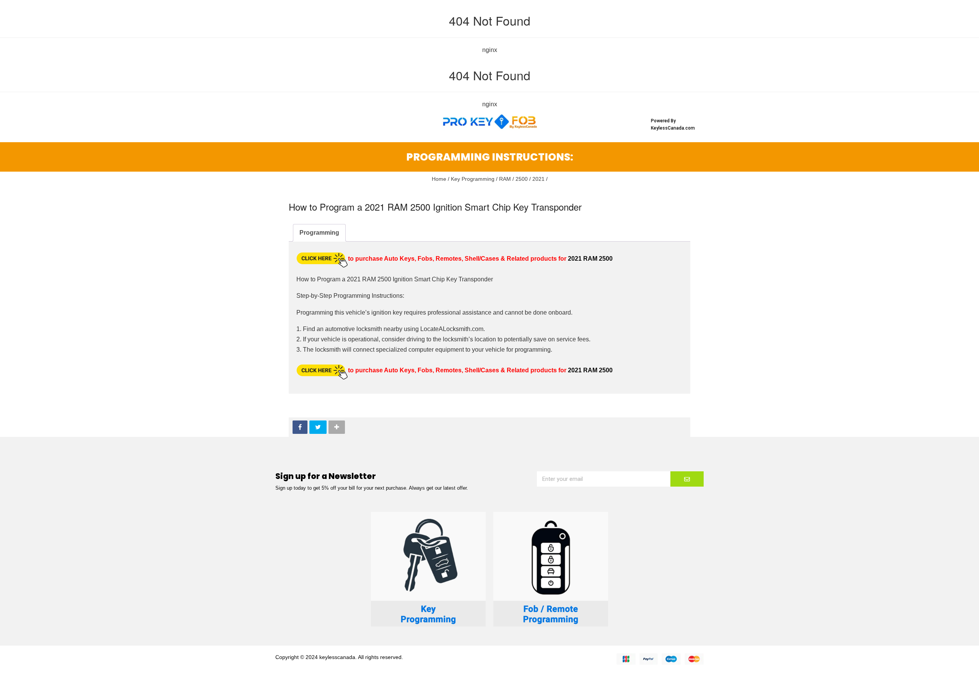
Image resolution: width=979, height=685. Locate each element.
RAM (505, 179)
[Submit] (687, 479)
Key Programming (472, 179)
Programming (319, 232)
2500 (522, 179)
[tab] (319, 232)
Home (439, 179)
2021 (538, 179)
